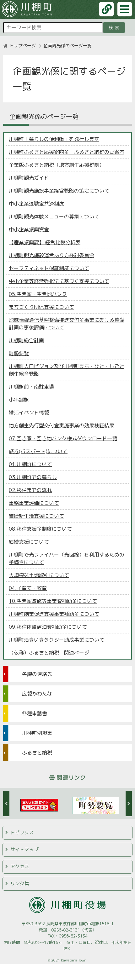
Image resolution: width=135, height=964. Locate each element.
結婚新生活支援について (36, 515)
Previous (6, 803)
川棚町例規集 (37, 733)
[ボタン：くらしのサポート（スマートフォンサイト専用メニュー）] (106, 9)
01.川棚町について (30, 464)
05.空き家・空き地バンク (38, 294)
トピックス (22, 832)
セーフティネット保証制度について (49, 268)
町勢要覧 (19, 353)
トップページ (22, 46)
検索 (115, 27)
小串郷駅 (19, 399)
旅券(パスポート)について (38, 451)
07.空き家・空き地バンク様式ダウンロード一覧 (63, 438)
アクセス (19, 866)
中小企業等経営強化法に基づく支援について (59, 281)
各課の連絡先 (37, 674)
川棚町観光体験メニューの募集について (54, 216)
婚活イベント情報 (29, 412)
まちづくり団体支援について (41, 306)
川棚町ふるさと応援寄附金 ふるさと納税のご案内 (66, 151)
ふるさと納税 (37, 752)
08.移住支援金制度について (40, 528)
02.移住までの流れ (30, 490)
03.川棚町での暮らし (33, 477)
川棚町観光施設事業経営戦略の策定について (59, 190)
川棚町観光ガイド (29, 177)
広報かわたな (37, 693)
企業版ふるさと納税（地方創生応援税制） (56, 164)
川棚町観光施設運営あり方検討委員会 (51, 255)
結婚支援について (29, 541)
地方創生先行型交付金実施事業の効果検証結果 (61, 425)
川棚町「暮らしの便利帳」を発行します (54, 139)
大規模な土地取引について (39, 575)
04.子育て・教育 (28, 588)
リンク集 (19, 883)
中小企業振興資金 (29, 229)
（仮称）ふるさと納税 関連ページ (49, 652)
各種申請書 (34, 713)
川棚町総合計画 (26, 340)
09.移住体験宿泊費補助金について (48, 626)
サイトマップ (24, 849)
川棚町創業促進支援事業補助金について (54, 613)
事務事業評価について (34, 502)
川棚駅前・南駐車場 (31, 386)
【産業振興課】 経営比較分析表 (44, 242)
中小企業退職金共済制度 (36, 203)
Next (129, 803)
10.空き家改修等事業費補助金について (53, 600)
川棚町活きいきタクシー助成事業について (56, 639)
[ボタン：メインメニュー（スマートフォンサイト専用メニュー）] (124, 9)
